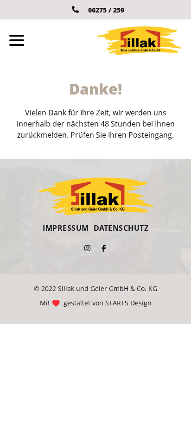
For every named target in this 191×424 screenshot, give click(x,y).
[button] (16, 40)
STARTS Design (128, 302)
